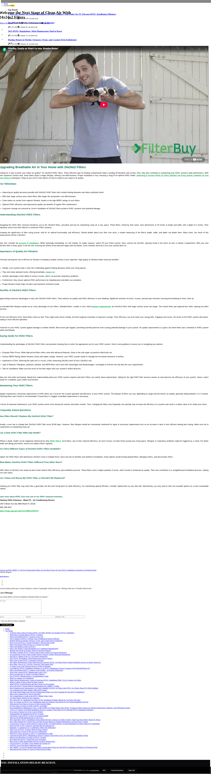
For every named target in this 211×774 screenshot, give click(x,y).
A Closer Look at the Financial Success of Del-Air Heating (30, 666)
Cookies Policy (94, 770)
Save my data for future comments (13, 621)
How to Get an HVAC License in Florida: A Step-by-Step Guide (32, 643)
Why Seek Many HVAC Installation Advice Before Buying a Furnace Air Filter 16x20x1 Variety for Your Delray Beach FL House (55, 720)
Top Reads (9, 631)
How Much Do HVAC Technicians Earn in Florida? (28, 739)
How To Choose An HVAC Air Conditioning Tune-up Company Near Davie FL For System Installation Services (49, 702)
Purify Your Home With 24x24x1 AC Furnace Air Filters (29, 645)
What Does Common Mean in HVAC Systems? (26, 635)
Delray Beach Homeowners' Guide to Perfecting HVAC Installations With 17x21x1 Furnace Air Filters (45, 680)
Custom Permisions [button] (117, 770)
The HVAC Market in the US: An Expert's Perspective (29, 656)
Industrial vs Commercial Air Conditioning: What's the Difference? (33, 728)
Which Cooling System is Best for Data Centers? (27, 682)
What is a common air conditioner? (22, 678)
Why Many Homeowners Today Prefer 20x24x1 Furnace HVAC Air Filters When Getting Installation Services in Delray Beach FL (55, 662)
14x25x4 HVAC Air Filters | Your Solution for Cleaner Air (30, 743)
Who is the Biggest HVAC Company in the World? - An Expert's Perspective (36, 670)
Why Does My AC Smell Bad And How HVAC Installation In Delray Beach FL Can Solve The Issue (45, 700)
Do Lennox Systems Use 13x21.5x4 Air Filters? (26, 712)
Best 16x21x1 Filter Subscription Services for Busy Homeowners (32, 741)
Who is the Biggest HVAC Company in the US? (26, 637)
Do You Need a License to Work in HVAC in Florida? (28, 706)
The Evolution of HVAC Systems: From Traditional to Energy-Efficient (34, 639)
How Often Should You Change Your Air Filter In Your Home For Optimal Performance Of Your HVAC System (49, 722)
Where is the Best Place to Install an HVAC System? (28, 737)
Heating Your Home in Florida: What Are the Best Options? (30, 650)
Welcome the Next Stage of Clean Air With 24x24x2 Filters (30, 704)
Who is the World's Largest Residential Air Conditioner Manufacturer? (34, 649)
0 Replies (46, 23)
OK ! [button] (104, 770)
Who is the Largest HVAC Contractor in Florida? (27, 660)
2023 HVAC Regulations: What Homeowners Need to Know (31, 658)
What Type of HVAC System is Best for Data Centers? (29, 730)
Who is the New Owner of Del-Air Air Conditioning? (28, 732)
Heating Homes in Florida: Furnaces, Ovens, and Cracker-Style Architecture (36, 641)
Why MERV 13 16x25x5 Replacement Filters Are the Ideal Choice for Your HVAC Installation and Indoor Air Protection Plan (53, 747)
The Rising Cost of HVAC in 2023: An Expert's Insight (29, 716)
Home (6, 4)
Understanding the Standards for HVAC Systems (27, 714)
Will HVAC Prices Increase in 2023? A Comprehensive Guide (31, 733)
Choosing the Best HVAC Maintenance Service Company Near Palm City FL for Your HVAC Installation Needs (49, 735)
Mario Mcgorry (6, 23)
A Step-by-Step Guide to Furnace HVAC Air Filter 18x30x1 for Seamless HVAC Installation (42, 633)
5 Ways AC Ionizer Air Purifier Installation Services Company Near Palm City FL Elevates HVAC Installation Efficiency (52, 710)
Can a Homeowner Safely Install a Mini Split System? (28, 690)
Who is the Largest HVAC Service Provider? (25, 694)
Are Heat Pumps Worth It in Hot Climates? (24, 698)
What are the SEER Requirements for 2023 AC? (26, 718)
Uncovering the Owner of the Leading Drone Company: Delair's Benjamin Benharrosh (40, 654)
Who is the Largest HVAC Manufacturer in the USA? (28, 672)
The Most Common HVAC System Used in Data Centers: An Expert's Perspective (38, 652)
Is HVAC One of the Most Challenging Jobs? (25, 745)
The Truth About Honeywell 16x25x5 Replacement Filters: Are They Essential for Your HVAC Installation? (47, 692)
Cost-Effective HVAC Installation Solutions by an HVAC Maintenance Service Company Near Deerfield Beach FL (50, 668)
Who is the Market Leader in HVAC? (23, 647)
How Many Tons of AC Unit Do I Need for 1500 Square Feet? (31, 664)
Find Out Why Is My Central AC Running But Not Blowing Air (32, 726)
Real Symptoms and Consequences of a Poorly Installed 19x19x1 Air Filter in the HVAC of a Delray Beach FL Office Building (54, 688)
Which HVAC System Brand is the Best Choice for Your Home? (32, 684)
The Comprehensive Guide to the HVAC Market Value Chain (31, 696)
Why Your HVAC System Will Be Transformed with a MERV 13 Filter (34, 686)
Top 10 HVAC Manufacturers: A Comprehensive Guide (29, 676)
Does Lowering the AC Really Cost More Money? (27, 674)
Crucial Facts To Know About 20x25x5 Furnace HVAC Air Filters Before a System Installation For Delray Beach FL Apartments (55, 724)
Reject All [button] (132, 770)
